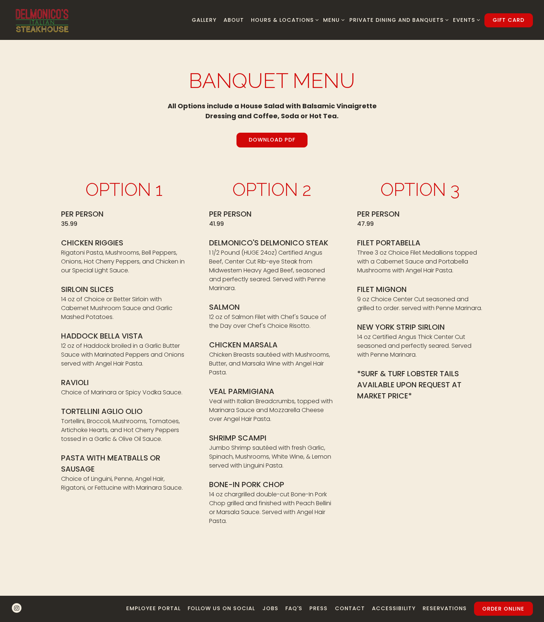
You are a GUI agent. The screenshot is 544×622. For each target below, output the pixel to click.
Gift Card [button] (508, 20)
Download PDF (272, 139)
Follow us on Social (221, 608)
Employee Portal (153, 608)
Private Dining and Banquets (397, 20)
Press (318, 608)
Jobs (270, 608)
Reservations (445, 608)
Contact (350, 608)
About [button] (234, 20)
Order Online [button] (503, 608)
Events (465, 20)
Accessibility (394, 608)
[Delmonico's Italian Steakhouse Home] (42, 20)
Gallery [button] (204, 20)
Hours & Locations (283, 20)
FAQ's (293, 608)
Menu (332, 20)
